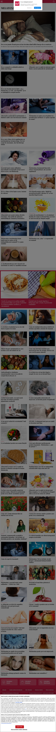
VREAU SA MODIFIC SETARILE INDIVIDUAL (19, 729)
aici (25, 708)
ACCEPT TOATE (20, 726)
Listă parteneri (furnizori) (6, 723)
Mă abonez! (37, 8)
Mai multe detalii (19, 702)
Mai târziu (29, 8)
